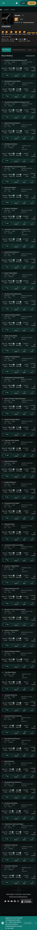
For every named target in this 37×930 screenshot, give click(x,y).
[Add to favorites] (22, 15)
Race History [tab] (6, 49)
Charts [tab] (30, 50)
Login (23, 3)
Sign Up (32, 3)
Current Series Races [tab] (18, 50)
